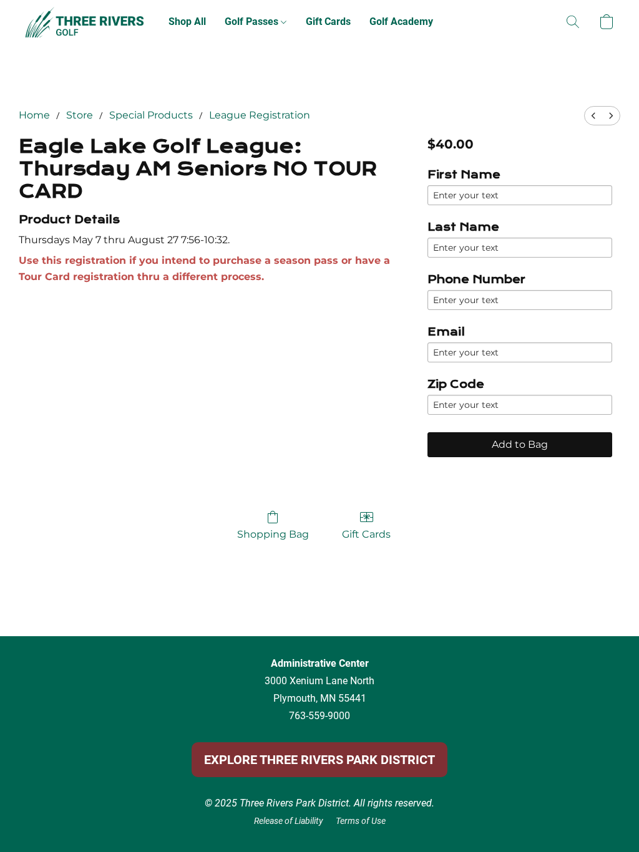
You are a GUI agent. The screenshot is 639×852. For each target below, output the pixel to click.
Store (79, 115)
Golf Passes (253, 21)
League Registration (259, 115)
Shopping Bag (273, 534)
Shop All (187, 21)
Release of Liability (288, 821)
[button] (84, 21)
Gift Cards (328, 21)
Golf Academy (401, 21)
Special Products (151, 115)
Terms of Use (361, 821)
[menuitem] (593, 116)
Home (34, 115)
